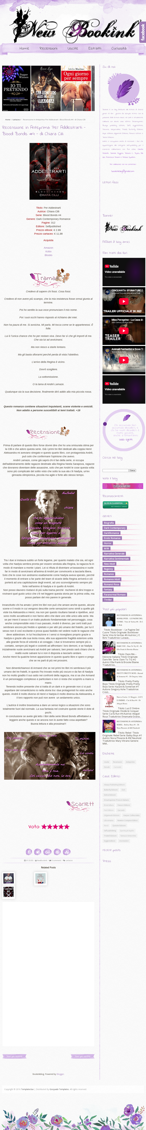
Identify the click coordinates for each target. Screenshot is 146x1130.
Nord (106, 825)
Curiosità (118, 48)
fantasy (108, 589)
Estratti (94, 48)
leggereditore (109, 841)
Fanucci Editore (124, 805)
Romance (109, 574)
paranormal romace (115, 594)
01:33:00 (29, 860)
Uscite (73, 48)
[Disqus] (48, 937)
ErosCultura (108, 805)
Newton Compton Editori (127, 820)
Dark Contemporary (114, 527)
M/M (106, 548)
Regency (108, 568)
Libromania (108, 820)
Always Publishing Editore (114, 784)
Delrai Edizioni (110, 795)
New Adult (109, 563)
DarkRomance (111, 533)
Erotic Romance (112, 538)
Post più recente (14, 1056)
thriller (108, 599)
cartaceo (16, 119)
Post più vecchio (82, 1056)
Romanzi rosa (111, 584)
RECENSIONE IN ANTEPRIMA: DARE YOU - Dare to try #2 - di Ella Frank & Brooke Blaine (129, 646)
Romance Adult (112, 579)
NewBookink (42, 860)
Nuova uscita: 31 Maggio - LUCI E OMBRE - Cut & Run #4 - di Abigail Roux (129, 700)
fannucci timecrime (128, 836)
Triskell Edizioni (110, 836)
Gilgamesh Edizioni (111, 815)
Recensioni (48, 48)
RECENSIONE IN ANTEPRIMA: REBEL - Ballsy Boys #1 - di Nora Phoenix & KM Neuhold (129, 724)
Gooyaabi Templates (59, 1089)
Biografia (109, 522)
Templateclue (27, 1089)
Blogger (60, 1074)
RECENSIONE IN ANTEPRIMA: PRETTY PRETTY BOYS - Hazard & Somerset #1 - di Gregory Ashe (130, 673)
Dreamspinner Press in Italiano (116, 800)
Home (24, 48)
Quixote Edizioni (119, 825)
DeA (123, 790)
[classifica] (123, 488)
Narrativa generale (114, 553)
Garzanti (121, 810)
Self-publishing (110, 830)
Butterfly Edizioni (111, 790)
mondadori (124, 841)
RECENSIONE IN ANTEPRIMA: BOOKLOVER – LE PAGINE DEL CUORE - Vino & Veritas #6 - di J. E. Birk (130, 620)
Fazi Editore (108, 810)
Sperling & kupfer (127, 830)
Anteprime (130, 762)
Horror (107, 543)
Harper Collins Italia (131, 815)
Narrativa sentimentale (116, 558)
